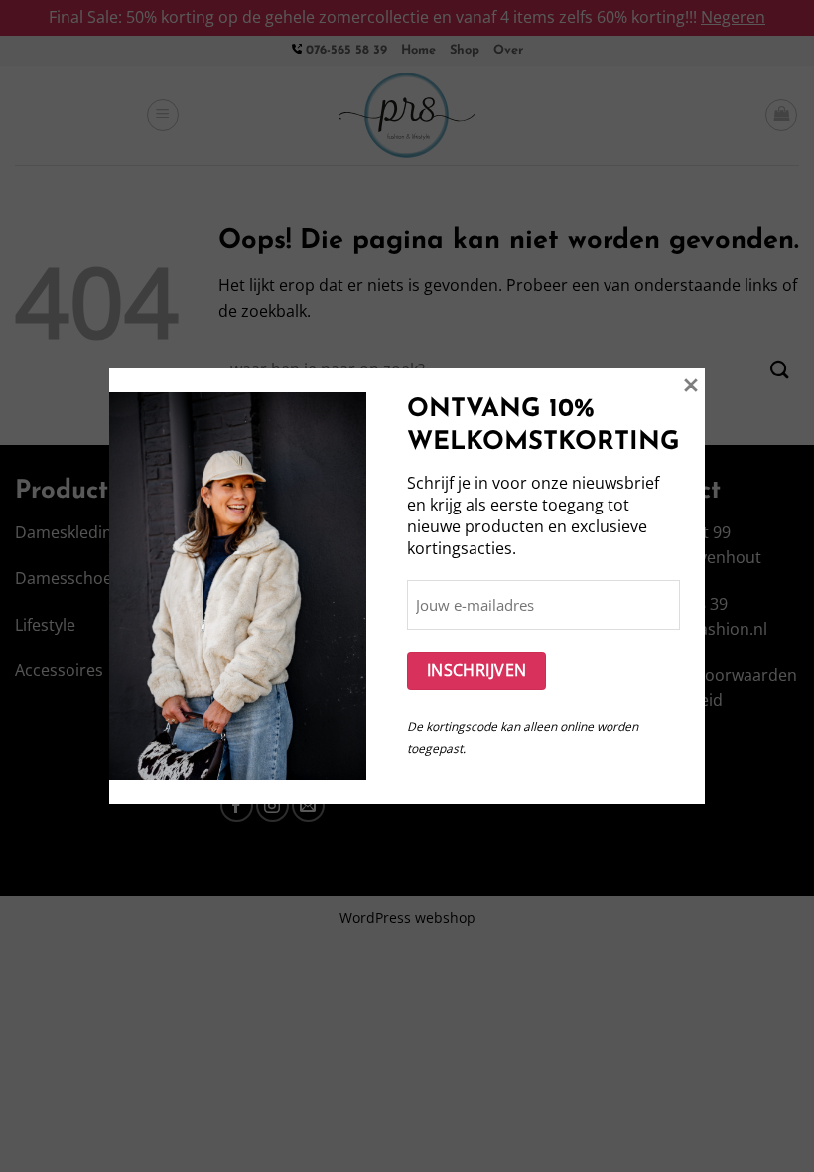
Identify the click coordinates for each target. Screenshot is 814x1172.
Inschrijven (477, 670)
